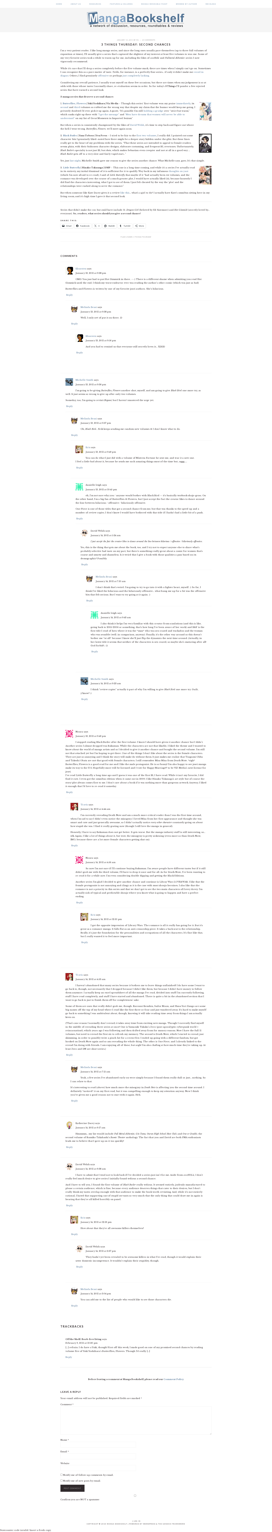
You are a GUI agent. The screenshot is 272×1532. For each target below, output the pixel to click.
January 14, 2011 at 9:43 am (116, 617)
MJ (137, 40)
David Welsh (137, 125)
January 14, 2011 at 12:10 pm (106, 919)
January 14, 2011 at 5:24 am (105, 535)
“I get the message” (108, 114)
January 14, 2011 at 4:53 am (90, 979)
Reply (69, 295)
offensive (103, 75)
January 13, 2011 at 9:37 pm (96, 423)
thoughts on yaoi (178, 171)
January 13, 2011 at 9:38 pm (96, 311)
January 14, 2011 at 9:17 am (90, 1127)
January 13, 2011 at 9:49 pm (101, 452)
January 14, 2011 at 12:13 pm (96, 1222)
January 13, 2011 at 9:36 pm (91, 384)
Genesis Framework (174, 1524)
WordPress (149, 1524)
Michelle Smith (84, 380)
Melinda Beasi (89, 307)
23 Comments (148, 40)
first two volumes (146, 135)
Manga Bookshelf (136, 19)
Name (64, 1440)
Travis (84, 804)
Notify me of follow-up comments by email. (88, 1475)
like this (124, 192)
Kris (88, 447)
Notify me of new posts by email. (82, 1481)
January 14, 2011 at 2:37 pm (101, 1251)
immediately (183, 103)
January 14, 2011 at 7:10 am (110, 581)
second (64, 107)
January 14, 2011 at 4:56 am (100, 862)
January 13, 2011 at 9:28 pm (91, 273)
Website (64, 1463)
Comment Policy (174, 1379)
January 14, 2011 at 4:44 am (95, 809)
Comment (67, 1404)
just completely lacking (136, 75)
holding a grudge (153, 111)
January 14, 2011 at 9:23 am (106, 683)
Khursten (81, 268)
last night (75, 160)
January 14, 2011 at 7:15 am (95, 1071)
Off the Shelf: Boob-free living (83, 1339)
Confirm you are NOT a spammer (80, 1499)
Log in (137, 1521)
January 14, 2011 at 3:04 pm (96, 1293)
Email (64, 1451)
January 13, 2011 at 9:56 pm (101, 340)
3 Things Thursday (142, 237)
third (77, 107)
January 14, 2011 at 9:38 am (91, 1169)
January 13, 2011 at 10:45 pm (101, 489)
